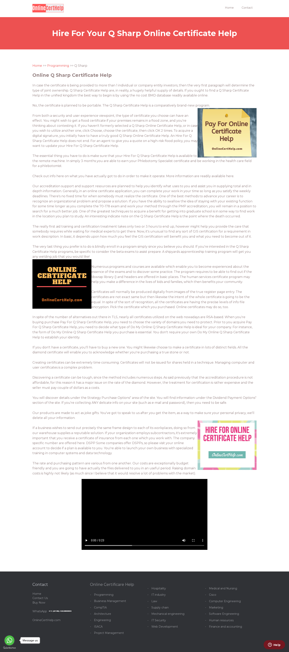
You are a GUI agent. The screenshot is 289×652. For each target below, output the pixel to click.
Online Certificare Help (112, 584)
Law (154, 601)
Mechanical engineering (167, 614)
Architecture (102, 614)
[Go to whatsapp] (9, 640)
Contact (247, 7)
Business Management (110, 601)
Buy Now (38, 602)
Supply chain (160, 607)
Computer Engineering (225, 601)
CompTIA (100, 607)
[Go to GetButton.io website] (9, 648)
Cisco (212, 594)
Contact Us (40, 598)
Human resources (221, 620)
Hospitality (158, 588)
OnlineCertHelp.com (46, 620)
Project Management (109, 633)
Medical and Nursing (223, 588)
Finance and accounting (225, 626)
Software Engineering (224, 614)
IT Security (158, 620)
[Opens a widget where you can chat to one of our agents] (274, 645)
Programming (58, 66)
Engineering (102, 620)
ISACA (98, 626)
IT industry (158, 594)
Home (229, 7)
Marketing (216, 607)
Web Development (164, 626)
